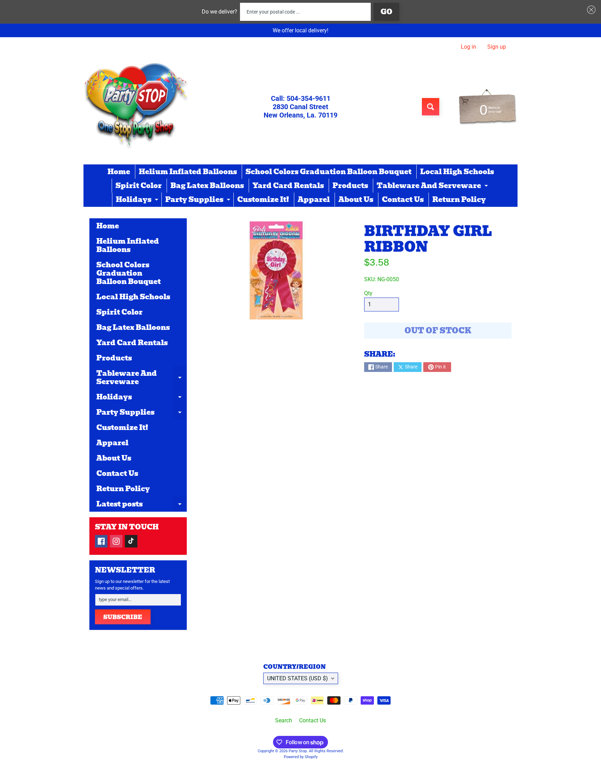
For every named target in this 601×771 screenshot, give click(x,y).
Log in (468, 47)
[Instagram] (116, 541)
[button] (589, 10)
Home (118, 171)
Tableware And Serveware (433, 186)
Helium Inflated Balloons (188, 171)
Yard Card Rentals (288, 185)
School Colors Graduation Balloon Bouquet (328, 171)
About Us (355, 199)
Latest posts (141, 505)
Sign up (496, 47)
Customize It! (263, 199)
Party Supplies (198, 200)
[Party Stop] (135, 107)
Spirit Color (138, 185)
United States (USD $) (297, 678)
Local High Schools (457, 171)
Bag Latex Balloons (207, 185)
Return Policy (459, 199)
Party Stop (298, 751)
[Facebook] (101, 541)
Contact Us (403, 199)
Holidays (138, 200)
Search (283, 720)
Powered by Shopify (301, 757)
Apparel (314, 199)
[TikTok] (131, 541)
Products (350, 185)
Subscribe (122, 617)
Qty (368, 293)
